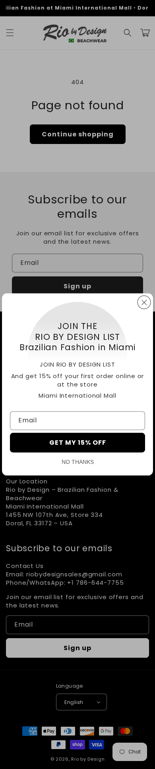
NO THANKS (78, 462)
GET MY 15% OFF (77, 443)
